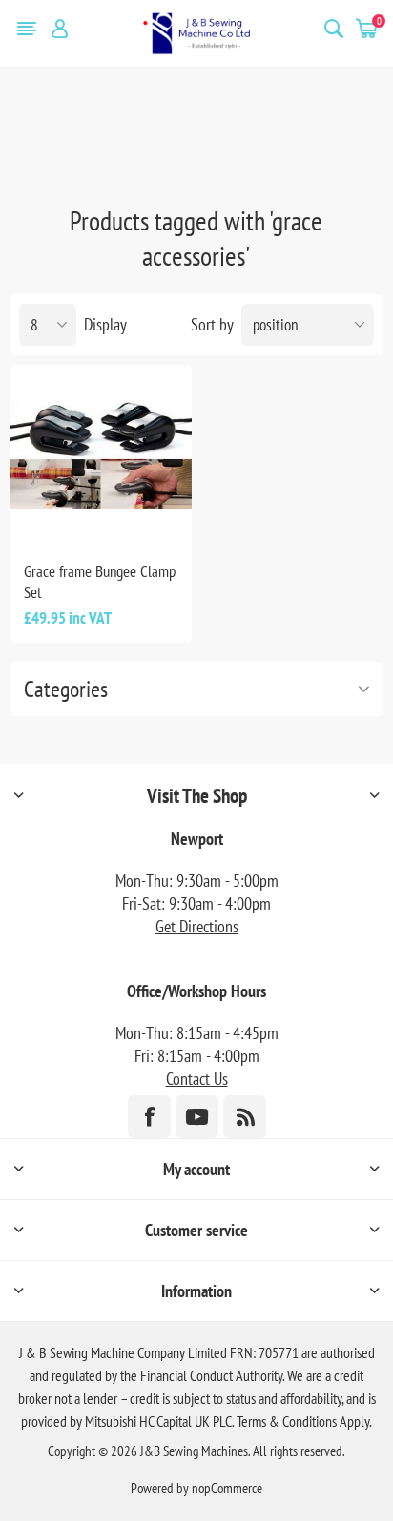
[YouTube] (197, 1116)
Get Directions (196, 926)
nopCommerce (227, 1488)
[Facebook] (149, 1116)
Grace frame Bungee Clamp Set (100, 582)
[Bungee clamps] (101, 456)
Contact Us (197, 1079)
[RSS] (244, 1116)
